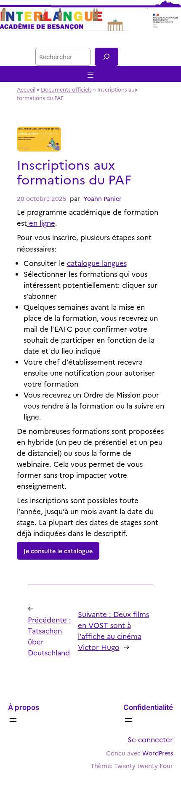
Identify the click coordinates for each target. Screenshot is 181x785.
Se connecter (150, 739)
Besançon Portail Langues (90, 39)
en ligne (41, 222)
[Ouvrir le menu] (90, 75)
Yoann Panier (102, 198)
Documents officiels (66, 89)
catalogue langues (97, 263)
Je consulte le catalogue (58, 551)
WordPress (157, 753)
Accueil (26, 89)
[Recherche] (106, 57)
